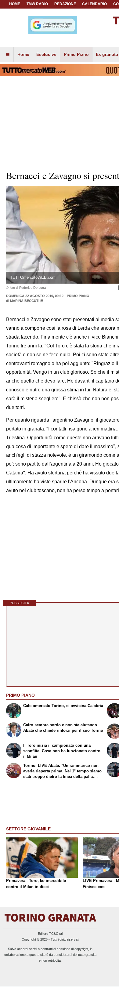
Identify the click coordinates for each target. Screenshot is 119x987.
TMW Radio (37, 4)
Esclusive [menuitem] (46, 54)
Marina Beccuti (24, 301)
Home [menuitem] (23, 54)
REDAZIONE (65, 4)
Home (14, 4)
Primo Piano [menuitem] (76, 54)
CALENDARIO (94, 4)
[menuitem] (7, 54)
